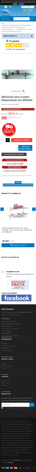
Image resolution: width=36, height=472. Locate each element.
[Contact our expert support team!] (5, 7)
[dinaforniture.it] (6, 12)
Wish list (4, 385)
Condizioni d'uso (6, 365)
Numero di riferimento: (8, 104)
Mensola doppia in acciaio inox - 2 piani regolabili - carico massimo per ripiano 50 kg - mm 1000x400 (17, 230)
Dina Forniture (17, 460)
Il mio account (6, 380)
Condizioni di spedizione (9, 346)
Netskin (11, 462)
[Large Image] (18, 468)
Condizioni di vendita (8, 350)
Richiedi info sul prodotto (14, 154)
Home (3, 23)
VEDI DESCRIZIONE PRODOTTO (12, 109)
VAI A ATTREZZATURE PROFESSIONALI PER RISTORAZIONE (18, 184)
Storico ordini (5, 383)
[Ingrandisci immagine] (33, 203)
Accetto (15, 4)
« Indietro (18, 182)
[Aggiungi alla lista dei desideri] (33, 198)
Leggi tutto (21, 4)
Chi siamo (4, 343)
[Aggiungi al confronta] (33, 201)
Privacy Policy (5, 348)
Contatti (4, 363)
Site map (4, 368)
